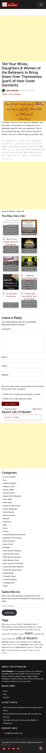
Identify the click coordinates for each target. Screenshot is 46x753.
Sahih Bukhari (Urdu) (11, 554)
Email (5, 366)
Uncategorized (9, 583)
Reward (37, 644)
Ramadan (6, 547)
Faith (11, 629)
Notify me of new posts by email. (18, 399)
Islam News (7, 502)
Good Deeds (29, 629)
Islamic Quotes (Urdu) (11, 506)
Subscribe (9, 613)
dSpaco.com (6, 745)
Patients (30, 642)
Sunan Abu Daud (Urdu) (12, 570)
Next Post (37, 409)
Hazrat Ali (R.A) (9, 493)
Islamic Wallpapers (10, 509)
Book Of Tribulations (24, 624)
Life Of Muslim (8, 512)
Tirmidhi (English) (10, 579)
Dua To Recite (27, 627)
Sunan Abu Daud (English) (13, 567)
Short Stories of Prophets (13, 563)
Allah (3, 624)
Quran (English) (9, 541)
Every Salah (5, 629)
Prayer (4, 644)
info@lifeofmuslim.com (13, 733)
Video (5, 586)
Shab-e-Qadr (11, 647)
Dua (4, 480)
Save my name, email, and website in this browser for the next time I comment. (23, 387)
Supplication (20, 647)
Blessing (13, 624)
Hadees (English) (9, 483)
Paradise (23, 642)
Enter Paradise (37, 627)
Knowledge (36, 634)
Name (5, 357)
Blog (5, 694)
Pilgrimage (37, 642)
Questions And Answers (12, 538)
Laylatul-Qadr (11, 639)
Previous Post (11, 409)
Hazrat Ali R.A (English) (12, 496)
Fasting (17, 629)
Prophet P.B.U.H (11, 644)
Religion (31, 644)
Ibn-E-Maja (7, 499)
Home (5, 691)
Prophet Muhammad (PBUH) (14, 535)
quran (18, 644)
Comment (6, 329)
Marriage (5, 642)
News (5, 528)
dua (20, 627)
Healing (4, 634)
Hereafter (14, 634)
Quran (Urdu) (8, 544)
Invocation (21, 634)
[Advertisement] (23, 38)
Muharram (7, 522)
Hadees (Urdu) (9, 486)
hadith (35, 629)
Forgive (22, 629)
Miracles (6, 518)
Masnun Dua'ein (9, 515)
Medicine (12, 642)
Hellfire (9, 634)
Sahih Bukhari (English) (12, 551)
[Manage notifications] (41, 748)
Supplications (8, 573)
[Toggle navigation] (41, 4)
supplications (30, 647)
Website (5, 375)
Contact (6, 697)
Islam (5, 94)
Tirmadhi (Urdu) (9, 576)
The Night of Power (26, 650)
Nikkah (18, 642)
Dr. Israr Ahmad (9, 477)
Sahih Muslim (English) (12, 557)
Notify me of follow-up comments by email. (22, 394)
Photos (6, 531)
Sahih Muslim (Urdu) (11, 560)
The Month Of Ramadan (13, 650)
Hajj (39, 629)
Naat (5, 525)
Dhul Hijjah (14, 627)
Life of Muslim (15, 94)
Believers (8, 624)
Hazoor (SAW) (8, 490)
